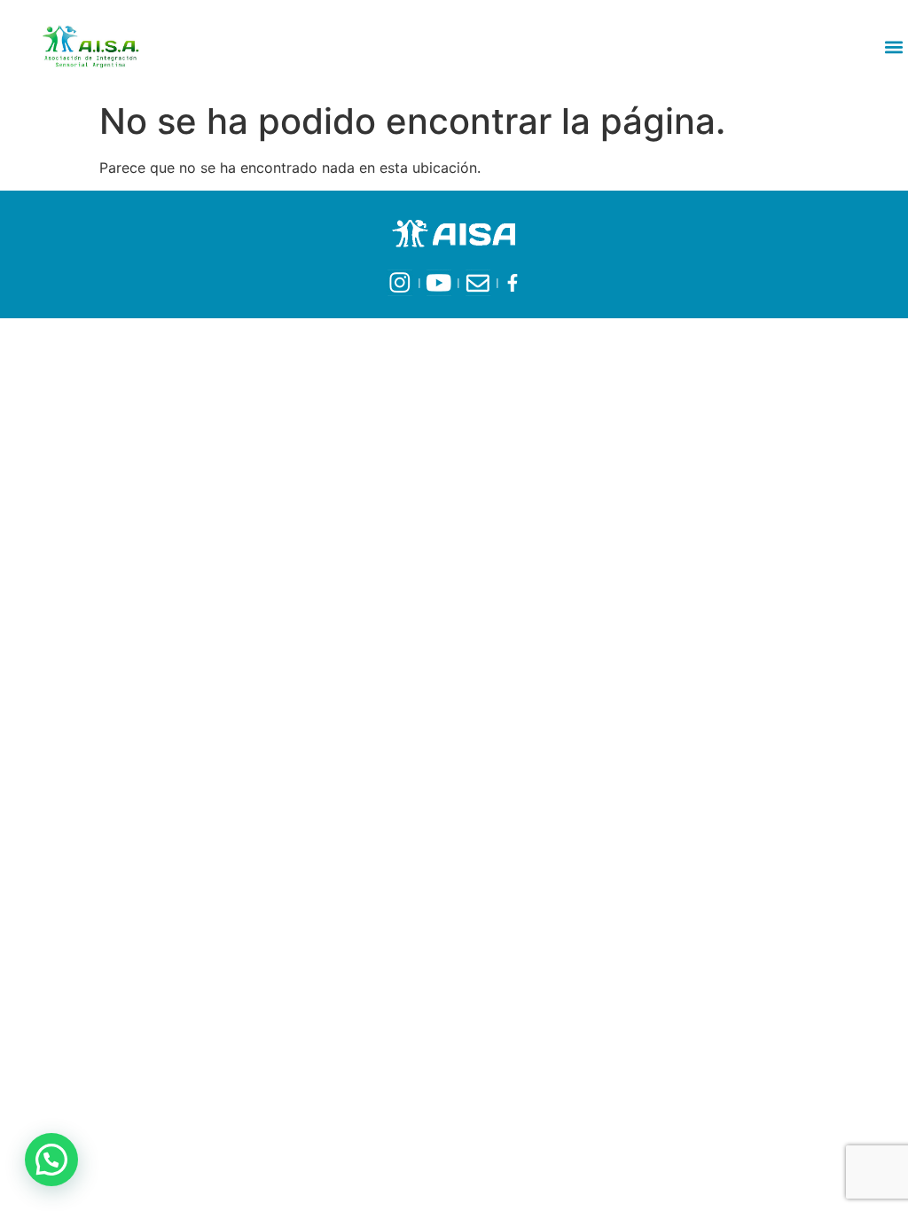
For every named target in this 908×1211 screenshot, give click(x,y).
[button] (893, 46)
